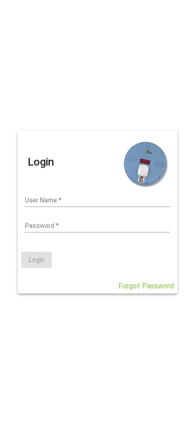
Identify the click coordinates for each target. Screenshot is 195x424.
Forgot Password (146, 286)
